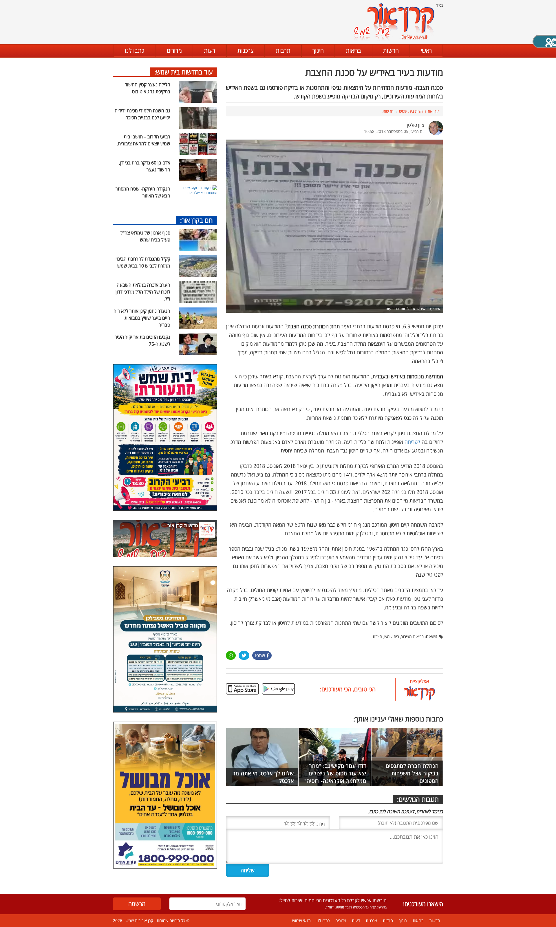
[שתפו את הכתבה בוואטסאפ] (231, 655)
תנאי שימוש (301, 920)
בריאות (353, 50)
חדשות (391, 50)
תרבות (283, 50)
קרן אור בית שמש (139, 920)
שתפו (260, 655)
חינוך (318, 50)
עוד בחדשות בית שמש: (183, 71)
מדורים (174, 50)
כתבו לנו (134, 50)
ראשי (426, 50)
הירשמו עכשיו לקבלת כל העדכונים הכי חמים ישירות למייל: (333, 900)
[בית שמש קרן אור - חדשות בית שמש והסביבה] (394, 21)
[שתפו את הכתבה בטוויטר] (244, 655)
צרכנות (245, 50)
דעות (209, 50)
